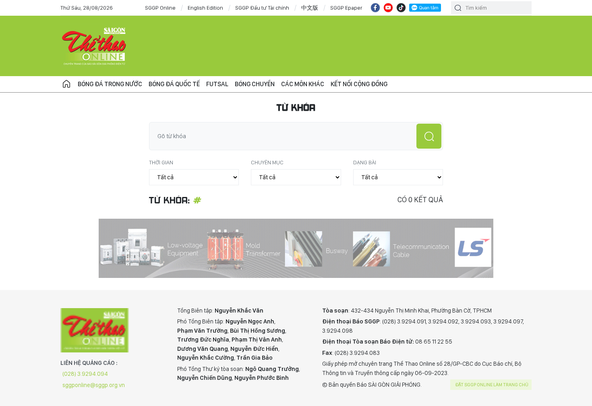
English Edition (205, 7)
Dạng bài (364, 162)
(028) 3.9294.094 (85, 373)
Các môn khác (302, 84)
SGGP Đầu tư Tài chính (262, 7)
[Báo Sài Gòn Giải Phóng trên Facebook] (375, 7)
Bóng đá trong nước (110, 84)
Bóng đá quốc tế (174, 84)
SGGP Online (160, 7)
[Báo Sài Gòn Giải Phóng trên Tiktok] (401, 7)
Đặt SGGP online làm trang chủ (491, 384)
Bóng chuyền (255, 84)
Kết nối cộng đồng (359, 84)
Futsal (217, 84)
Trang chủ (66, 84)
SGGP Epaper (346, 7)
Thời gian (161, 162)
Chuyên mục (267, 162)
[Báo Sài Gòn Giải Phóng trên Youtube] (388, 7)
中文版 (309, 7)
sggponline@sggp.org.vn (93, 385)
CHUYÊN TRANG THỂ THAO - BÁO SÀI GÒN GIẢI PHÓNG (94, 46)
